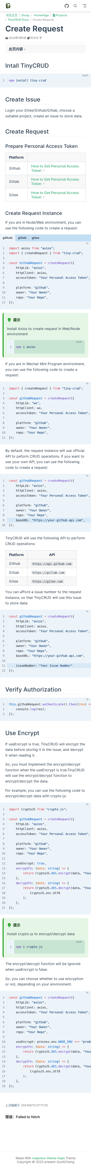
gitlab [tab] (22, 237)
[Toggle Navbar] (84, 6)
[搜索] (75, 6)
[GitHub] (66, 5)
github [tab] (8, 237)
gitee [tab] (35, 237)
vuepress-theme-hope (48, 1158)
